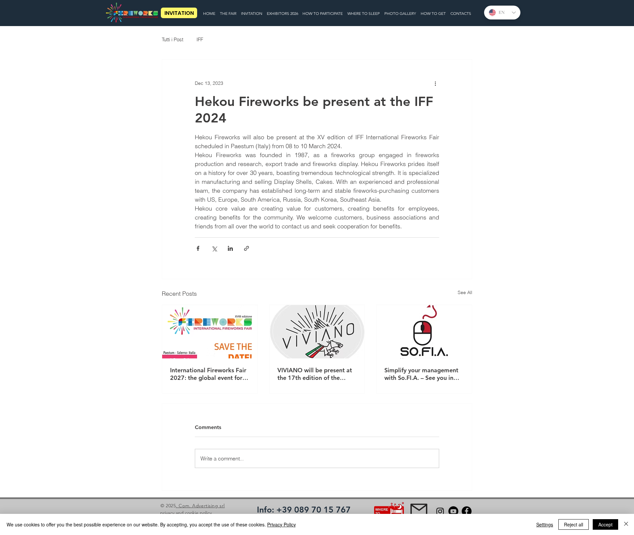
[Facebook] (467, 511)
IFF (199, 39)
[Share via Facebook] (198, 248)
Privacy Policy (281, 524)
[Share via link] (246, 248)
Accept (605, 524)
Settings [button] (544, 524)
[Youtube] (453, 511)
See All (465, 292)
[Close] (626, 524)
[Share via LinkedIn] (230, 248)
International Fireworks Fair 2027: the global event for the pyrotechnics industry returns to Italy (208, 374)
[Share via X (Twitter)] (214, 248)
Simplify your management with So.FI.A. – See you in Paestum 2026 (421, 374)
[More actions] (435, 83)
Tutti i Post (172, 39)
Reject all (573, 524)
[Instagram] (440, 511)
